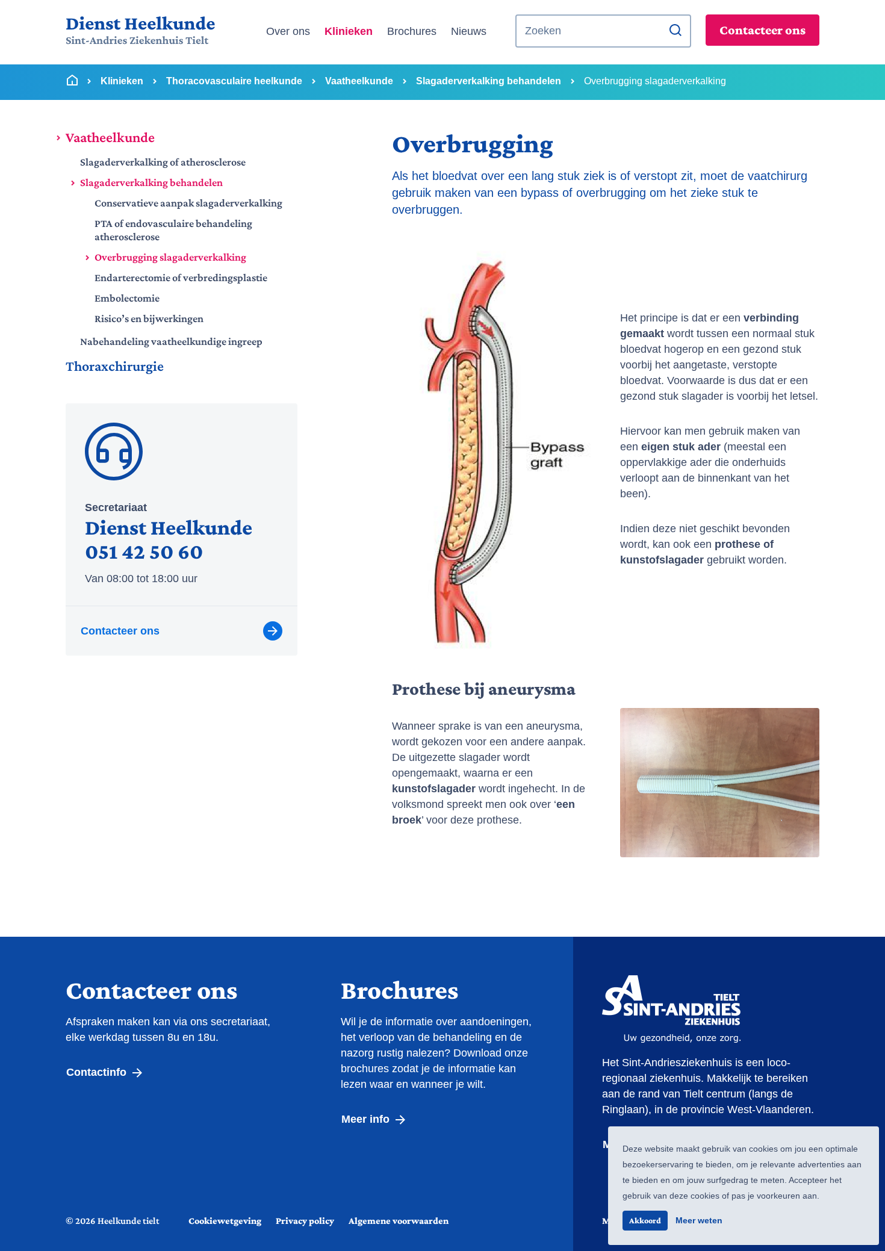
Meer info (367, 1119)
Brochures (411, 31)
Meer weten (698, 1220)
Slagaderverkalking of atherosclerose (163, 162)
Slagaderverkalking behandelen (151, 182)
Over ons (288, 31)
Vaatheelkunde (110, 137)
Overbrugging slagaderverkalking (170, 257)
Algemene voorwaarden (399, 1220)
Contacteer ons (762, 29)
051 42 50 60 (144, 551)
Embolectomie (127, 298)
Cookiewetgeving (224, 1220)
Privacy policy (305, 1220)
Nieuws (468, 31)
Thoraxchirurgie (115, 366)
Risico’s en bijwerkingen (149, 318)
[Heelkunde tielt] (140, 31)
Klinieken (348, 31)
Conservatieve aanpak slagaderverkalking (188, 203)
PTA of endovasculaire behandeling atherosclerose (173, 230)
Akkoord (645, 1220)
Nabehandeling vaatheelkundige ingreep (171, 341)
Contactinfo (97, 1072)
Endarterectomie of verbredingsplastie (181, 278)
